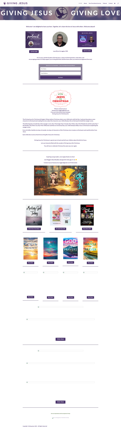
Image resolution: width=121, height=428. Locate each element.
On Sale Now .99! (60, 228)
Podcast (105, 3)
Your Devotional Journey (95, 3)
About (85, 3)
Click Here (60, 339)
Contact (111, 3)
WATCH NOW (87, 50)
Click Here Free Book (34, 228)
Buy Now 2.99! (87, 228)
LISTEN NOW (33, 51)
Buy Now (30, 262)
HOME (80, 3)
